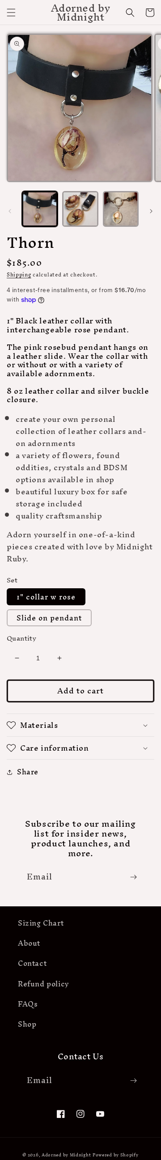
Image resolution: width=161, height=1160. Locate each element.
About (29, 943)
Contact (32, 963)
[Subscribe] (133, 877)
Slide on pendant (49, 618)
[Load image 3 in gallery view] (121, 209)
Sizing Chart (41, 923)
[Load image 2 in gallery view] (80, 209)
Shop (27, 1024)
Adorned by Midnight (66, 1155)
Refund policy (43, 984)
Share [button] (27, 772)
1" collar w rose (46, 597)
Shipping (19, 274)
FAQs (28, 1004)
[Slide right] (151, 211)
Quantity (21, 638)
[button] (11, 12)
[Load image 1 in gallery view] (40, 209)
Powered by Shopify (116, 1155)
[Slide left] (10, 211)
